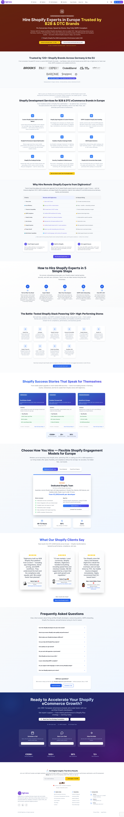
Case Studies (73, 2)
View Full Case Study (38, 426)
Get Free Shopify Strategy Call (32, 743)
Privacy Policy (96, 812)
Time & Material (63, 469)
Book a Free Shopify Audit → (62, 600)
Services (34, 2)
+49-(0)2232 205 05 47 (98, 804)
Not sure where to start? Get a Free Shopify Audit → (62, 173)
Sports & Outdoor (75, 802)
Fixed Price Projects (75, 469)
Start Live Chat (79, 719)
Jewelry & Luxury (75, 800)
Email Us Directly (56, 685)
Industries (64, 2)
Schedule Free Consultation (76, 509)
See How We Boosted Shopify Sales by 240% (73, 42)
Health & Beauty (75, 798)
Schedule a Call (68, 685)
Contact (55, 804)
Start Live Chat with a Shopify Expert (62, 743)
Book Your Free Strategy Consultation (53, 719)
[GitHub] (19, 805)
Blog (86, 2)
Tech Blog (56, 802)
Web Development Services (60, 794)
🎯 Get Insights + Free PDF (72, 778)
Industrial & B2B (75, 796)
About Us (81, 2)
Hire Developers (54, 2)
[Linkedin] (22, 805)
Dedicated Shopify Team (50, 469)
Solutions (43, 2)
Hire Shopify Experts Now (61, 256)
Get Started (119, 2)
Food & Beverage (75, 804)
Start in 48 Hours (75, 505)
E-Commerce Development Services (61, 796)
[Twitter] (26, 805)
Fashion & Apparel (76, 794)
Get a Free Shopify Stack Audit (61, 366)
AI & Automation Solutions (59, 798)
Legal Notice (103, 812)
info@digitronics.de (97, 800)
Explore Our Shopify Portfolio (91, 743)
